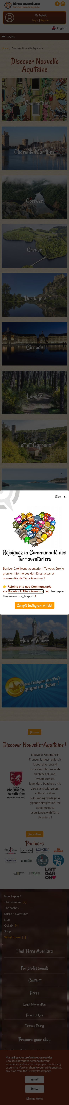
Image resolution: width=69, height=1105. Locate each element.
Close (58, 497)
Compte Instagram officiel (34, 605)
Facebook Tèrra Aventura (25, 591)
